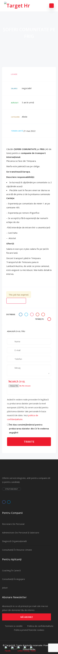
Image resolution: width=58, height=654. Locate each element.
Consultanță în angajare (13, 579)
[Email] (43, 314)
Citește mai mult (11, 489)
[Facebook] (4, 502)
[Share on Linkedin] (32, 314)
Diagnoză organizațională (14, 541)
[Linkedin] (9, 502)
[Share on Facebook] (21, 314)
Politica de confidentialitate (40, 626)
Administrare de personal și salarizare (20, 532)
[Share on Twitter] (26, 314)
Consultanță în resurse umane (17, 549)
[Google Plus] (38, 314)
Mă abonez (26, 617)
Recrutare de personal (13, 524)
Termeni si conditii (13, 626)
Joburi (5, 587)
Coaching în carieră (11, 570)
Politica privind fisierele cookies (29, 629)
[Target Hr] (17, 5)
